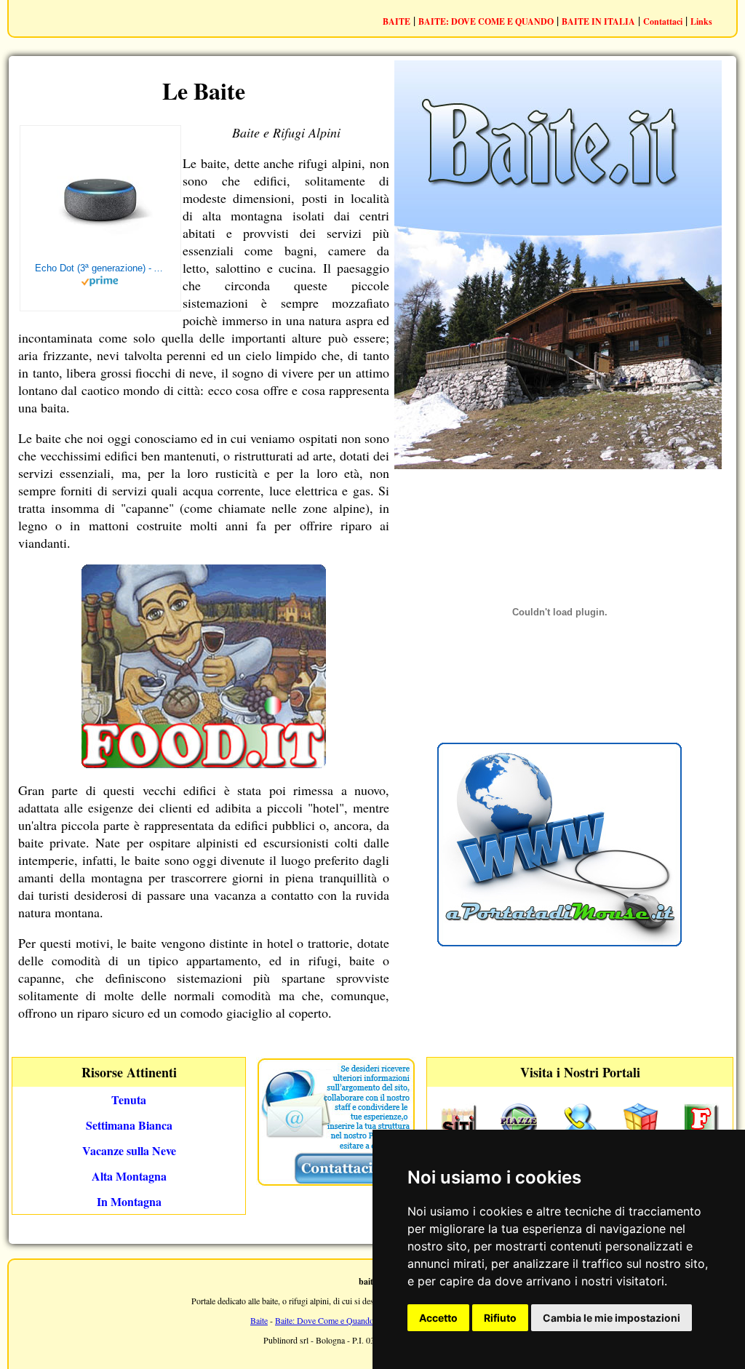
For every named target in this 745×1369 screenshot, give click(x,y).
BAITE (396, 21)
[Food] (203, 763)
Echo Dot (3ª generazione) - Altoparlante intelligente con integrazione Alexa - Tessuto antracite (100, 268)
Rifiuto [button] (500, 1318)
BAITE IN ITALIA (598, 21)
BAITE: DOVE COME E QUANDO (486, 21)
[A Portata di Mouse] (559, 941)
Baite (259, 1320)
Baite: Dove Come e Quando (324, 1320)
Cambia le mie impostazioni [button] (611, 1318)
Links (701, 21)
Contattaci (662, 21)
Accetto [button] (438, 1318)
